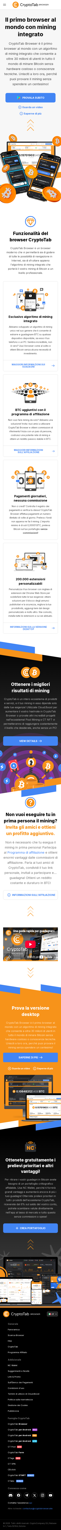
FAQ (10, 1341)
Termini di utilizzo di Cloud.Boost (23, 1394)
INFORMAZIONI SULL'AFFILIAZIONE (33, 895)
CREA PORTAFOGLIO (33, 1228)
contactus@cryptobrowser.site (38, 1508)
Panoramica (14, 1329)
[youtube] (50, 1495)
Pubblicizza (13, 1411)
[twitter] (34, 1495)
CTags (11, 1458)
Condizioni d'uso (16, 1388)
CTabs (11, 1481)
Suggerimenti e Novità (18, 1371)
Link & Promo (14, 1376)
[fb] (18, 1495)
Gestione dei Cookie (18, 1405)
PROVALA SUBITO (33, 97)
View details (28, 741)
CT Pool (12, 1446)
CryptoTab (13, 1346)
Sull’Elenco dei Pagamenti (20, 1382)
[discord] (10, 1495)
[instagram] (42, 1495)
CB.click (12, 1469)
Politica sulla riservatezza (20, 1399)
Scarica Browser (16, 1335)
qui (30, 1502)
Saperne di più (28, 1057)
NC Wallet (12, 1365)
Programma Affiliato (17, 1352)
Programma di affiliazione (25, 852)
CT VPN (11, 1464)
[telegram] (26, 1495)
